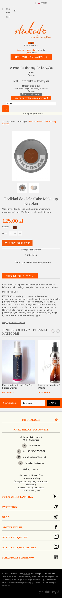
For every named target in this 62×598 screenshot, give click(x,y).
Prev (53, 331)
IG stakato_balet (15, 537)
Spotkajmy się (12, 527)
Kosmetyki (22, 121)
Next (58, 331)
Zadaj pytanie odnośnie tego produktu (33, 262)
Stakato (26, 573)
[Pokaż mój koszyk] (31, 44)
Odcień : (6, 226)
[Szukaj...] (5, 108)
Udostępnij (31, 255)
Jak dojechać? (34, 445)
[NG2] (15, 227)
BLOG (5, 517)
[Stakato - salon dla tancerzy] (32, 30)
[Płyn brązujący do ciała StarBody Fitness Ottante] (18, 361)
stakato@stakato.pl (38, 457)
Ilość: (4, 233)
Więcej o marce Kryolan (13, 322)
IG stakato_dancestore (19, 547)
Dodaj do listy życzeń (31, 249)
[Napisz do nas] (19, 457)
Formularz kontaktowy (34, 463)
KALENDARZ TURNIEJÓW (18, 557)
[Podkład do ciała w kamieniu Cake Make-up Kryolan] (22, 188)
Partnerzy (9, 507)
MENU (13, 3)
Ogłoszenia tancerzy (17, 497)
